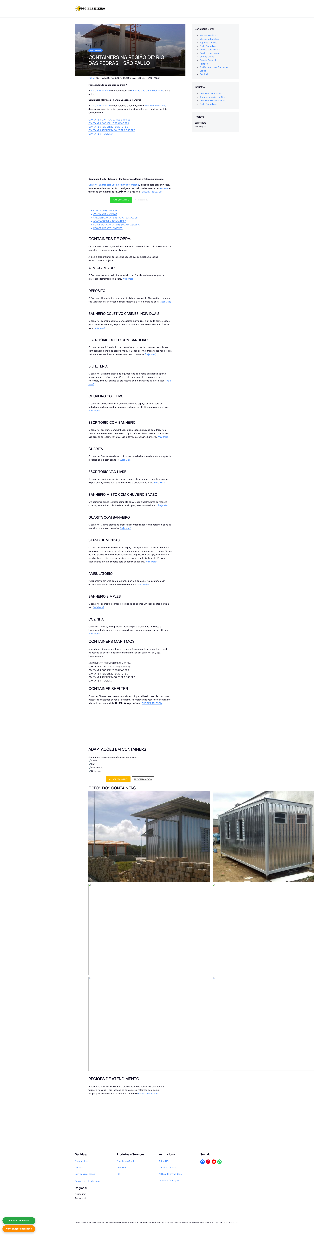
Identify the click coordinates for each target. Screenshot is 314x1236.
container (164, 188)
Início (91, 78)
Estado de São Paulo (148, 1093)
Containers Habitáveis (211, 93)
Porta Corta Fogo (208, 46)
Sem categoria (95, 50)
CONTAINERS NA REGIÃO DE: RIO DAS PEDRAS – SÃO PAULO (126, 60)
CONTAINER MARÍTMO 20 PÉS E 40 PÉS (109, 119)
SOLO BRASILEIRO (100, 90)
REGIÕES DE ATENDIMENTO (108, 228)
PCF (119, 1174)
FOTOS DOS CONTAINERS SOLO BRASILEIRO (116, 224)
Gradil (203, 70)
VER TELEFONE (141, 200)
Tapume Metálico (208, 42)
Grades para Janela (210, 53)
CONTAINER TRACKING (100, 134)
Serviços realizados (85, 1174)
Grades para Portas (210, 49)
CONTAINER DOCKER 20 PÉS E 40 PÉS (108, 123)
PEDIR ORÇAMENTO (120, 200)
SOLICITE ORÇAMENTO (118, 779)
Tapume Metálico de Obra (213, 97)
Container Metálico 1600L (213, 100)
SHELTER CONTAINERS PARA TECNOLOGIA (115, 217)
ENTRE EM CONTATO (143, 779)
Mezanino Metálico (209, 39)
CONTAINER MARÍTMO (105, 214)
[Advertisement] (130, 156)
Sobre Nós (163, 1161)
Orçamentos (81, 1161)
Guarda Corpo (207, 56)
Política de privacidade (170, 1174)
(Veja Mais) (128, 278)
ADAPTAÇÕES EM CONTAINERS (109, 221)
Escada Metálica (208, 35)
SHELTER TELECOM (152, 191)
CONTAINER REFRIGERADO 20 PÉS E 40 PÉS (111, 130)
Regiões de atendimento (87, 1181)
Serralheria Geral (125, 1161)
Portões (204, 63)
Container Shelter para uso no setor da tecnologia (113, 184)
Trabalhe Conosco (167, 1167)
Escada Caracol (208, 60)
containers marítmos (155, 105)
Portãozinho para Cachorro (214, 67)
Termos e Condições (168, 1180)
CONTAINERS (200, 123)
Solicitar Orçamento (18, 1220)
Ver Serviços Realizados (19, 1228)
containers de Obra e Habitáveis (147, 90)
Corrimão (204, 74)
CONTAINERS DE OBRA (105, 210)
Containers (122, 1167)
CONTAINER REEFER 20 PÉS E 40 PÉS (108, 127)
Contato (79, 1167)
